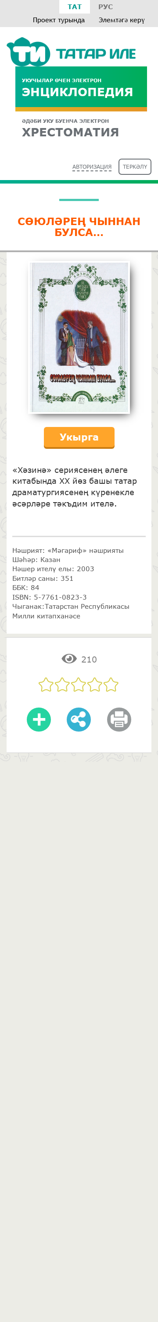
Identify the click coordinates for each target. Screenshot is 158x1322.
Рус (105, 6)
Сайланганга (39, 726)
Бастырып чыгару (119, 726)
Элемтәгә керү (122, 20)
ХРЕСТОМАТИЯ (70, 128)
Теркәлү (135, 166)
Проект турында (59, 20)
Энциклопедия (77, 87)
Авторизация (91, 166)
